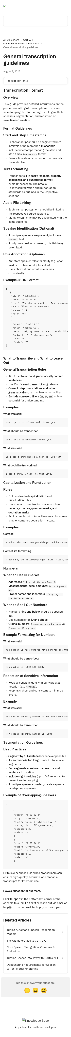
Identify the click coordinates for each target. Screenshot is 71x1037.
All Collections (11, 40)
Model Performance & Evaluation (21, 43)
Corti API (28, 40)
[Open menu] (65, 6)
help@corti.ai (11, 907)
